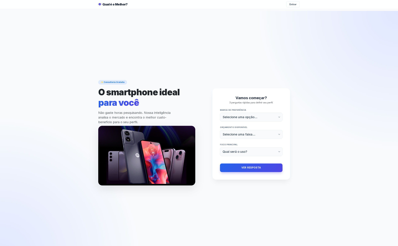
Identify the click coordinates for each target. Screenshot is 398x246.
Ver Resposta (251, 167)
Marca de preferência (233, 110)
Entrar (292, 4)
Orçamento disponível (234, 127)
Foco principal (229, 144)
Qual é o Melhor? (114, 4)
